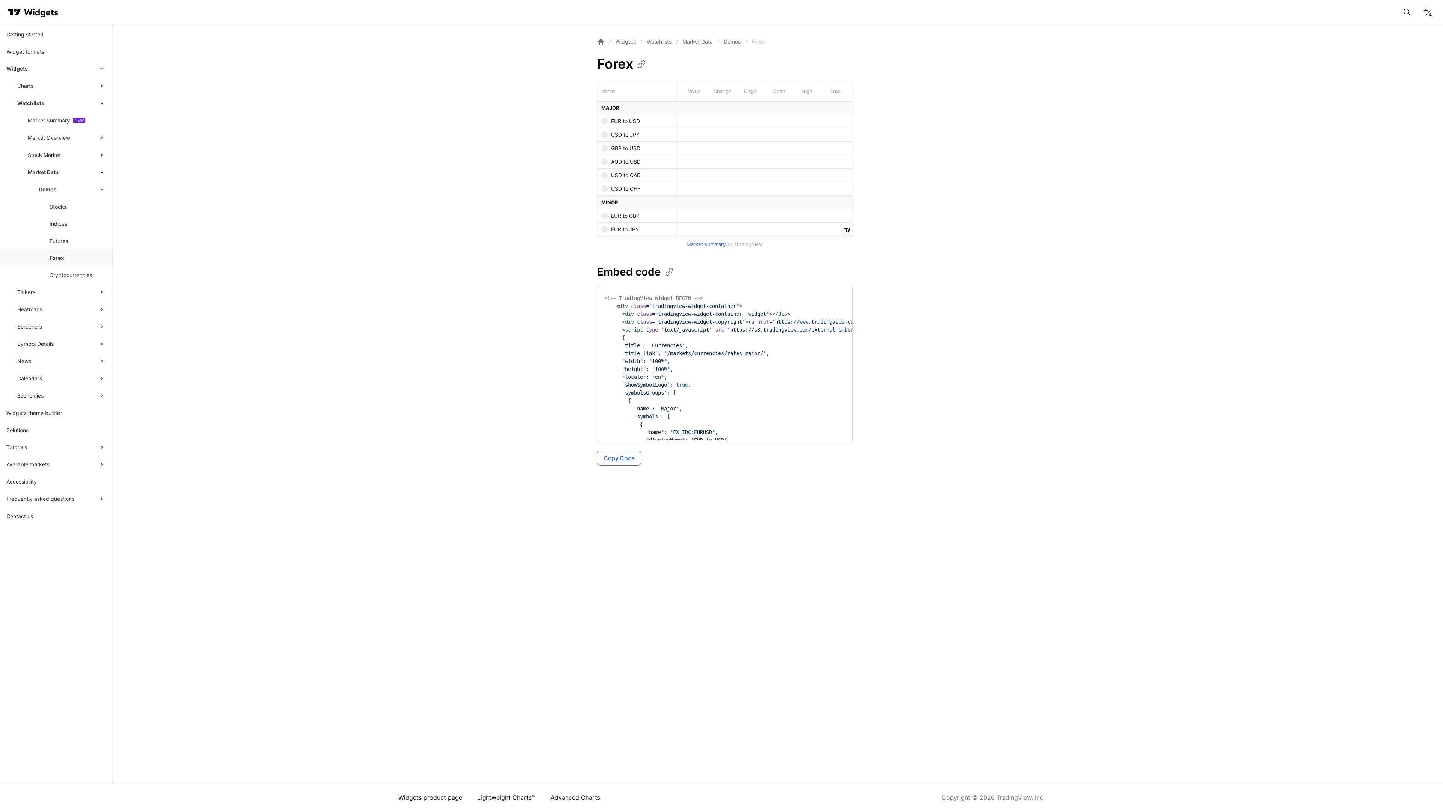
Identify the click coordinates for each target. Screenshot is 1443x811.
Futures (59, 241)
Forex (57, 258)
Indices (58, 223)
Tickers (26, 292)
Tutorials (16, 447)
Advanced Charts (575, 797)
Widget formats (25, 51)
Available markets (28, 464)
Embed (629, 271)
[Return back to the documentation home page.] (601, 41)
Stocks (58, 207)
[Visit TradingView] (14, 12)
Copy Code (619, 458)
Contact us (19, 516)
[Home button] (41, 12)
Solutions (17, 430)
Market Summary (49, 120)
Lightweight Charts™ (506, 797)
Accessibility (21, 481)
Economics (30, 395)
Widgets (17, 68)
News (24, 361)
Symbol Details (35, 344)
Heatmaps (29, 309)
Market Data (43, 172)
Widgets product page (430, 797)
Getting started (25, 34)
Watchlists (30, 103)
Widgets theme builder (34, 413)
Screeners (29, 326)
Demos (732, 41)
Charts (25, 86)
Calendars (29, 378)
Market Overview (49, 137)
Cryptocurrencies (71, 275)
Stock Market (44, 155)
